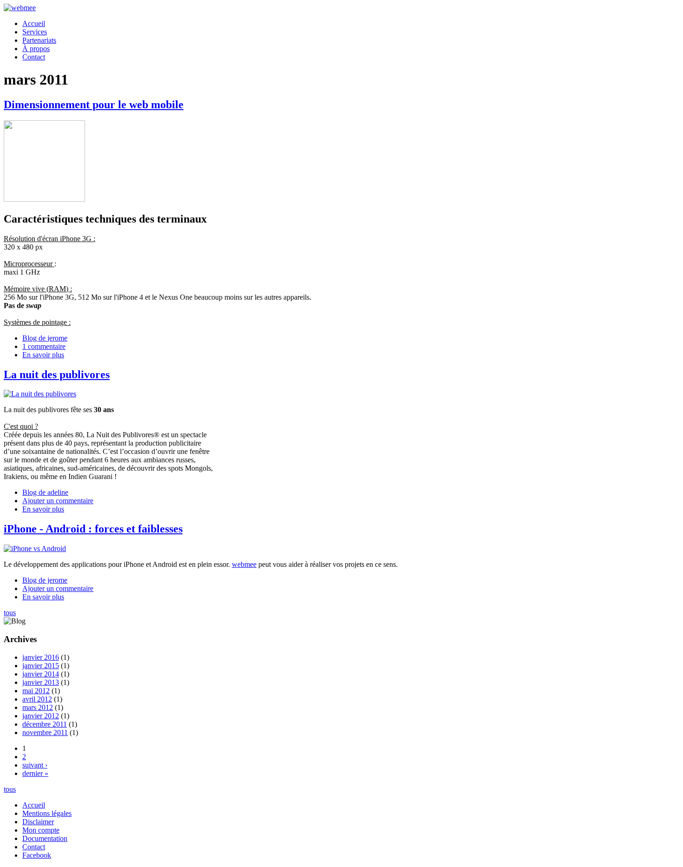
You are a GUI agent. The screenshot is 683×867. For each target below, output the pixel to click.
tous (10, 613)
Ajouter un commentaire (57, 501)
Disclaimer (38, 822)
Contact (33, 57)
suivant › (34, 765)
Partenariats (39, 40)
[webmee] (20, 8)
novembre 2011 (45, 732)
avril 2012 (37, 699)
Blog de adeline (45, 492)
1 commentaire (44, 346)
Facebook (36, 855)
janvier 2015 (40, 666)
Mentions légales (47, 813)
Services (34, 32)
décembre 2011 (44, 724)
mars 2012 (37, 707)
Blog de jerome (44, 338)
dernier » (35, 773)
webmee (244, 564)
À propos (36, 49)
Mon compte (40, 830)
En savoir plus (43, 355)
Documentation (44, 838)
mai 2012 (36, 691)
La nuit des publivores (57, 374)
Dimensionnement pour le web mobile (94, 105)
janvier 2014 (40, 674)
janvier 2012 (40, 716)
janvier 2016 (40, 657)
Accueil (33, 23)
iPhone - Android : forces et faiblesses (93, 529)
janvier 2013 (40, 682)
